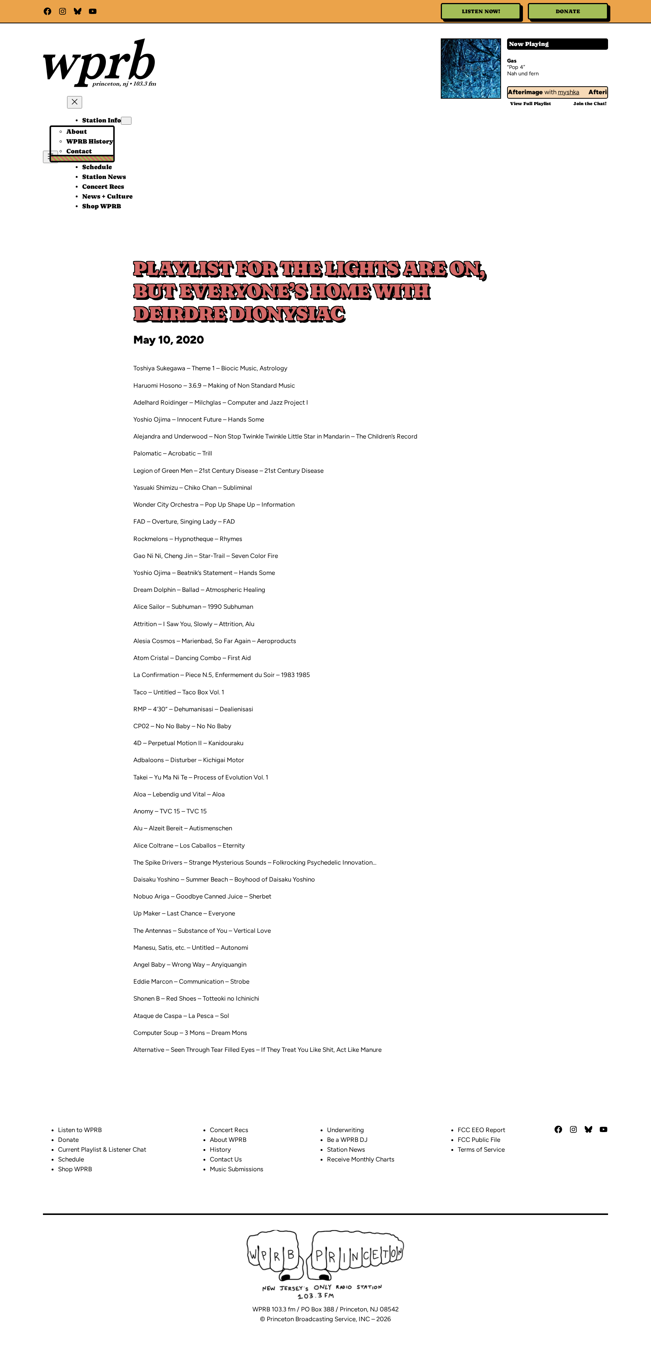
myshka (559, 92)
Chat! (590, 103)
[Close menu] (74, 102)
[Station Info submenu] (126, 121)
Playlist (530, 103)
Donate (568, 11)
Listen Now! (481, 11)
